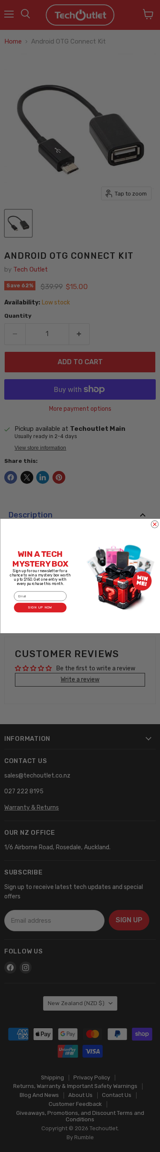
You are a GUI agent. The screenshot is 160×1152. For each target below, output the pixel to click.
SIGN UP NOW (40, 607)
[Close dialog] (154, 524)
